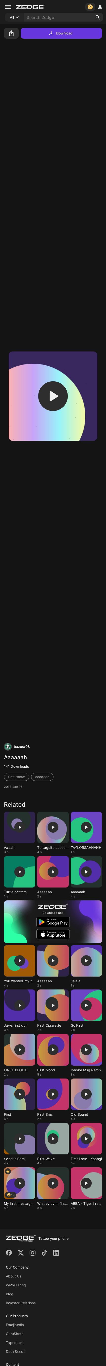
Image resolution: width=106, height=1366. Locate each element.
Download (64, 33)
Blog (9, 1294)
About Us (13, 1276)
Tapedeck (14, 1342)
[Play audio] (53, 396)
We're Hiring (16, 1285)
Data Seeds (15, 1351)
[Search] (98, 17)
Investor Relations (21, 1303)
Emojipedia (15, 1325)
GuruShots (14, 1334)
